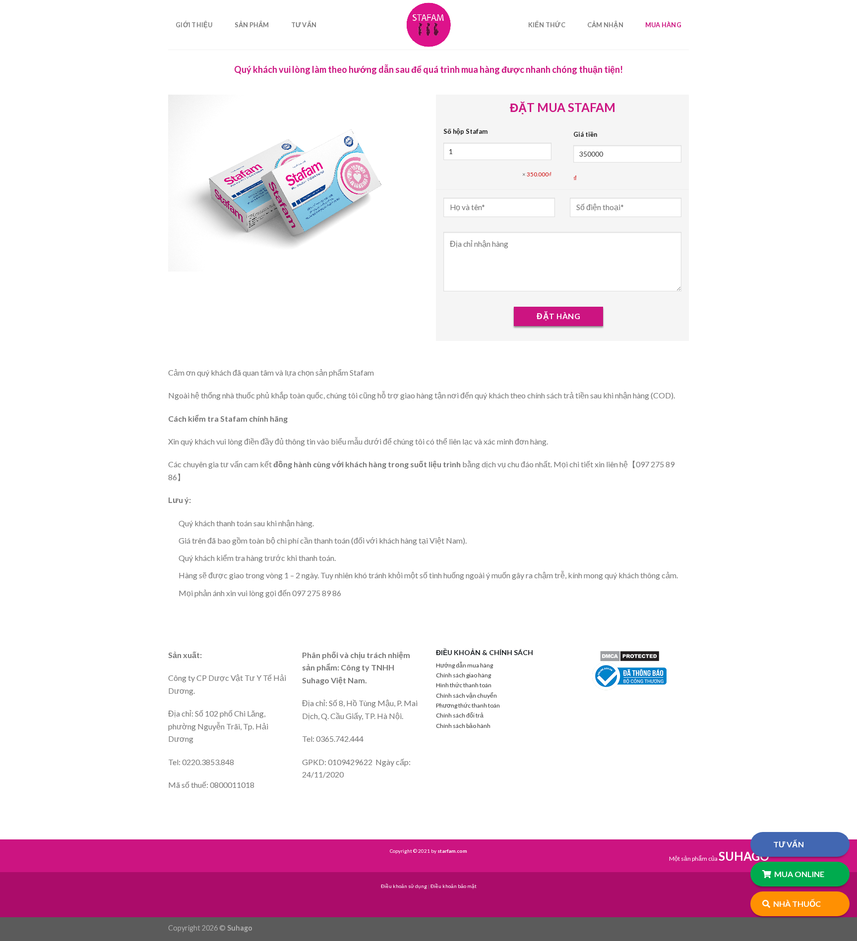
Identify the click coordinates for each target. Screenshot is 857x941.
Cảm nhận (605, 25)
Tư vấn (304, 25)
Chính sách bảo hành (463, 725)
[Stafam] (428, 25)
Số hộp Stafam (465, 131)
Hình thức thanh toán (463, 685)
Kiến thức (546, 25)
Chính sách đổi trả (460, 715)
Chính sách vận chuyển (466, 695)
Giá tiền (585, 134)
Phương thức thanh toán (468, 705)
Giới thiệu (194, 25)
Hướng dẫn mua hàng (464, 665)
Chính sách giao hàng (463, 675)
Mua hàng (663, 25)
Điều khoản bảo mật (453, 886)
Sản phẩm (252, 25)
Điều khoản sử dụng (404, 886)
